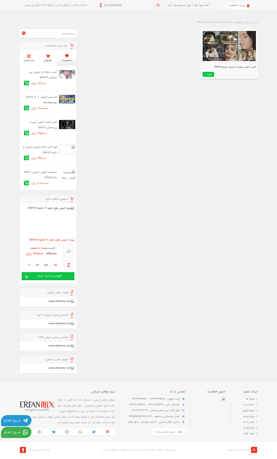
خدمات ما (249, 405)
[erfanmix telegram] (53, 432)
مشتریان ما (248, 428)
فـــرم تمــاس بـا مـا (165, 432)
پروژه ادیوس (248, 410)
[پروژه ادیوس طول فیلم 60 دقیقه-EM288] (48, 221)
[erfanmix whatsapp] (80, 432)
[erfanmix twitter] (94, 432)
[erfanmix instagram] (67, 432)
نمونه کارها (249, 433)
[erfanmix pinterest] (107, 432)
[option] (207, 416)
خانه (239, 22)
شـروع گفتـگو (12, 420)
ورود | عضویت (236, 5)
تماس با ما (248, 422)
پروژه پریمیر (248, 416)
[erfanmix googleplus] (40, 432)
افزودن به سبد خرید (50, 276)
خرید (209, 74)
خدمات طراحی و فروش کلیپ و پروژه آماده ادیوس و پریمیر (56, 5)
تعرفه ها (250, 399)
